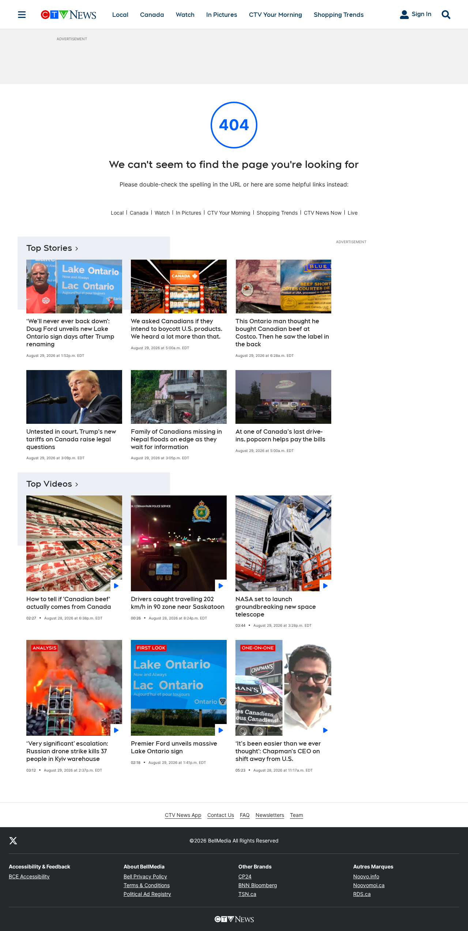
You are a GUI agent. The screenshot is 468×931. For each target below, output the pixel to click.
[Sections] (22, 14)
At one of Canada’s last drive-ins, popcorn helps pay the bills (280, 435)
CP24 (245, 876)
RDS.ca (362, 894)
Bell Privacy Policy (145, 876)
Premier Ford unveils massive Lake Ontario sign (174, 747)
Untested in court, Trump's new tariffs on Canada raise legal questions (71, 439)
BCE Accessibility (29, 876)
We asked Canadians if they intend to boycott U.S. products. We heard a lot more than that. (176, 329)
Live (353, 213)
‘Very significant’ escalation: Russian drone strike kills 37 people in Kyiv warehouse (67, 751)
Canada (152, 14)
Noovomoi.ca (369, 885)
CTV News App (183, 815)
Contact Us (220, 815)
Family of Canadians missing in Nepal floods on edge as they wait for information (176, 439)
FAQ (245, 815)
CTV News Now (322, 213)
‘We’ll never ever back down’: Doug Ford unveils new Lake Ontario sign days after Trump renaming (70, 332)
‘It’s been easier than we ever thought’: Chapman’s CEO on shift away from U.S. (278, 751)
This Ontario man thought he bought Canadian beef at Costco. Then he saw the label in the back (282, 332)
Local (120, 14)
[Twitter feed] (13, 840)
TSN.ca (247, 894)
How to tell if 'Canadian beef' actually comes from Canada (68, 603)
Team (296, 815)
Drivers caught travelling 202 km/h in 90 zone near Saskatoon (177, 603)
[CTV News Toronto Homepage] (68, 14)
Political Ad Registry (147, 894)
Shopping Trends (339, 14)
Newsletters (270, 815)
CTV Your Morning (275, 14)
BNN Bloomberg (257, 885)
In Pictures (221, 14)
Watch (185, 14)
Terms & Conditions (147, 885)
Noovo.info (366, 876)
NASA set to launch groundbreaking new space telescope (275, 607)
